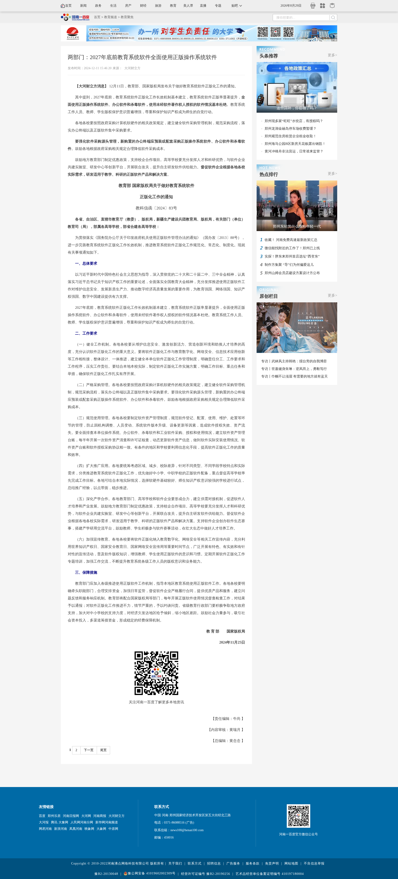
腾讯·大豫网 (59, 822)
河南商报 (99, 816)
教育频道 (110, 17)
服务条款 (253, 863)
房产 (128, 5)
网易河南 (45, 828)
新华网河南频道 (106, 822)
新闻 (83, 5)
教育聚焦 (127, 17)
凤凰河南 (75, 828)
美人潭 (188, 5)
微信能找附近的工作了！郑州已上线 (292, 248)
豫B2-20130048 (106, 874)
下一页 (89, 750)
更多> (332, 55)
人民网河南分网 (81, 822)
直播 (203, 5)
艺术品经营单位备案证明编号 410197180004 (270, 874)
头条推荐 (269, 55)
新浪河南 (60, 828)
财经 (143, 5)
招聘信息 (214, 863)
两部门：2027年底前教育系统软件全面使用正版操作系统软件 (142, 57)
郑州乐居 (54, 816)
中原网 (113, 828)
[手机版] (313, 4)
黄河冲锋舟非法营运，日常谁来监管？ (294, 151)
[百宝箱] (332, 4)
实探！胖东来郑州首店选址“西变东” (292, 256)
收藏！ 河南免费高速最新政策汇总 (291, 240)
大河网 (86, 816)
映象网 (89, 828)
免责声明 (272, 863)
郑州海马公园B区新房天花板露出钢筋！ (295, 144)
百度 (42, 816)
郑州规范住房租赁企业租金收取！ (290, 136)
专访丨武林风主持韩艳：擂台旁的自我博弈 (294, 361)
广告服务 (233, 863)
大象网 (101, 828)
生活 (113, 5)
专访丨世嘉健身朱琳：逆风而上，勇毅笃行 (294, 369)
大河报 (44, 822)
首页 (68, 5)
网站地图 (291, 863)
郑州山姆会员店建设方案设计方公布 (292, 273)
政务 (98, 5)
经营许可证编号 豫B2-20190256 (205, 874)
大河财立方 (132, 68)
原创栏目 (269, 296)
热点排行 (269, 174)
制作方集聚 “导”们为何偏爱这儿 (289, 264)
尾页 (103, 750)
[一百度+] (323, 4)
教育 (173, 5)
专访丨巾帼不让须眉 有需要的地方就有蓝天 (294, 376)
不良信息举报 (314, 863)
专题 (218, 5)
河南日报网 (71, 816)
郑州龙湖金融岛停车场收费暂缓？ (290, 128)
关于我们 (175, 863)
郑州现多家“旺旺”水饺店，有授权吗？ (294, 121)
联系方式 (195, 863)
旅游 (158, 5)
